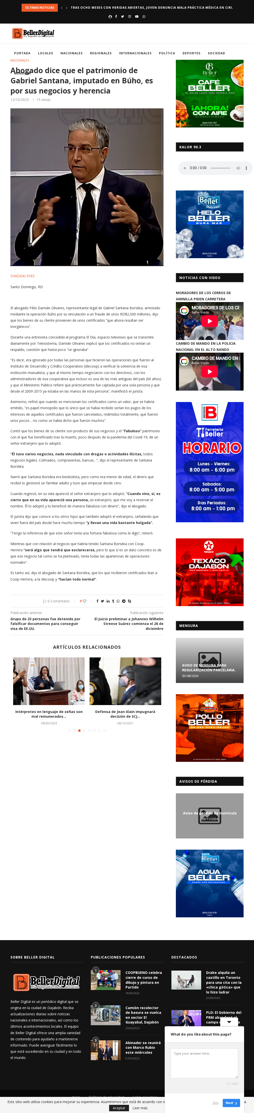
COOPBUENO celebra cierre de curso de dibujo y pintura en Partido (144, 979)
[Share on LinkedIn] (108, 601)
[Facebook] (116, 16)
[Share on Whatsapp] (118, 601)
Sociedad (216, 53)
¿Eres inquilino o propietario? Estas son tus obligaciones (125, 714)
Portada (22, 53)
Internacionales (135, 53)
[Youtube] (136, 16)
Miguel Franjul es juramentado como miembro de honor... (49, 714)
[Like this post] (88, 601)
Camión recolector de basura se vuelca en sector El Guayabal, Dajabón (143, 1015)
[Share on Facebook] (97, 601)
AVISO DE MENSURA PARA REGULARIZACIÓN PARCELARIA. (209, 667)
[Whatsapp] (144, 16)
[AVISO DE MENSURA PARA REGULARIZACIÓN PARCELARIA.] (210, 660)
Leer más (140, 1108)
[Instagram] (129, 16)
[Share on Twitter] (102, 601)
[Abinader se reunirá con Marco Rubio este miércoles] (106, 1050)
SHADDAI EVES (22, 276)
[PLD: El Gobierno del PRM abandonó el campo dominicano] (186, 1020)
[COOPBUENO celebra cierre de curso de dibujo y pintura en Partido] (106, 980)
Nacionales (72, 53)
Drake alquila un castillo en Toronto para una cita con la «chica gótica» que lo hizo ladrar (224, 982)
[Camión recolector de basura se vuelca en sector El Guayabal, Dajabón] (106, 1015)
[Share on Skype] (129, 601)
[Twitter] (122, 16)
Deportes (191, 53)
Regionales (101, 53)
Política (167, 53)
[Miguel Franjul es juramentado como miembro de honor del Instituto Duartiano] (49, 681)
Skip (215, 1103)
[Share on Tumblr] (113, 601)
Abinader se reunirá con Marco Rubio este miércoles (143, 1047)
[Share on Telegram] (124, 601)
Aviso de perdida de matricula (210, 813)
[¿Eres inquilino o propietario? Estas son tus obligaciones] (125, 681)
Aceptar (119, 1108)
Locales (45, 53)
